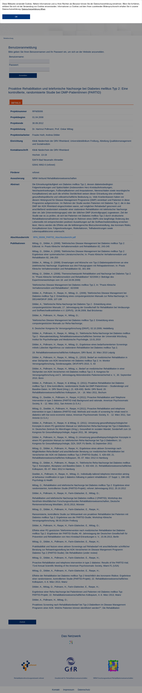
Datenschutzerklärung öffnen (33, 9)
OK (16, 16)
